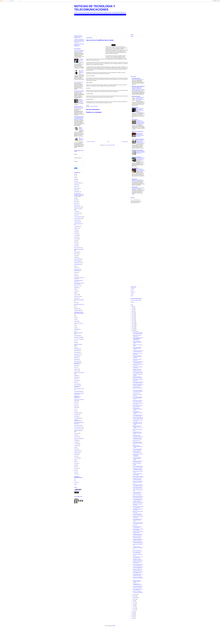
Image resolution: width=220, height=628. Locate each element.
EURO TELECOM (77, 259)
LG (74, 325)
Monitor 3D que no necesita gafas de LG (138, 380)
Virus (75, 456)
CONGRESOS (76, 226)
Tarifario (132, 36)
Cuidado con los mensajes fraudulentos (137, 367)
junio (134, 602)
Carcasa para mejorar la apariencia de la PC (137, 493)
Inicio (108, 141)
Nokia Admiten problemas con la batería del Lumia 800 (137, 443)
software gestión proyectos (79, 388)
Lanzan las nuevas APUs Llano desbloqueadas (137, 449)
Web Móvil (76, 463)
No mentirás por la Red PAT (81, 60)
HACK (85, 14)
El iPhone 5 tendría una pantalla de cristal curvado (138, 502)
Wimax (75, 466)
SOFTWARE (76, 384)
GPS (75, 274)
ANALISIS (76, 186)
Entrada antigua (125, 141)
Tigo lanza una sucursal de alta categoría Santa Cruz (138, 485)
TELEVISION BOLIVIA (78, 430)
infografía (76, 298)
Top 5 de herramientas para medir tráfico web (138, 406)
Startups (75, 405)
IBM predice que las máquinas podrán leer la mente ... (137, 446)
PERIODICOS (76, 348)
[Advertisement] (108, 25)
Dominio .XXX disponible (137, 494)
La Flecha (132, 302)
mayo (134, 603)
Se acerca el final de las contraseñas (137, 336)
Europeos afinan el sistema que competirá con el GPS (138, 477)
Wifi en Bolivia (135, 187)
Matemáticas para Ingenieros (137, 150)
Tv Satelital (76, 445)
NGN (75, 340)
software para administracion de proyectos (77, 396)
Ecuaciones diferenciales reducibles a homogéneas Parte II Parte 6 (140, 152)
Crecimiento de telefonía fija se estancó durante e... (138, 351)
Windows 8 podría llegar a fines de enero (137, 562)
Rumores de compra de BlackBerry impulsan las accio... (137, 433)
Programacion (134, 179)
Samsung (76, 370)
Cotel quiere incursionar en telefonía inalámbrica (137, 461)
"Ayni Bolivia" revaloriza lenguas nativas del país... (138, 560)
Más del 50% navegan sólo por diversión (137, 509)
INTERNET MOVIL (77, 310)
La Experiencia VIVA (136, 392)
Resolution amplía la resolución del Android (137, 452)
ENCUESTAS (76, 252)
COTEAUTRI (76, 235)
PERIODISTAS (76, 350)
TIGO (115, 14)
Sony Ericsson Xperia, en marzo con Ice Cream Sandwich (137, 356)
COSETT (75, 228)
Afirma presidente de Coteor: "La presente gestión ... (138, 362)
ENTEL (119, 14)
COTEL (101, 14)
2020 (133, 315)
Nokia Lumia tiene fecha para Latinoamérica (137, 552)
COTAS (106, 14)
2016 (133, 322)
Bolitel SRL (76, 201)
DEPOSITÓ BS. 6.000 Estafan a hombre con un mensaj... (138, 427)
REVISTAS (76, 365)
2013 (133, 326)
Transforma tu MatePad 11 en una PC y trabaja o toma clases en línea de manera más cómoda (79, 41)
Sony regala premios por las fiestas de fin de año (138, 575)
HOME (76, 14)
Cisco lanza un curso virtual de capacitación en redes (138, 523)
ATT (97, 14)
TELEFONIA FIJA (77, 425)
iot (74, 316)
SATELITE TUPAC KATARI (79, 372)
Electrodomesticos (77, 247)
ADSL (75, 181)
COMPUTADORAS (77, 218)
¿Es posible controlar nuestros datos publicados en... (138, 547)
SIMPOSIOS (76, 377)
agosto (134, 599)
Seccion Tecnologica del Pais (136, 300)
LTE (75, 327)
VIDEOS (75, 454)
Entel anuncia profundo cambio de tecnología (137, 479)
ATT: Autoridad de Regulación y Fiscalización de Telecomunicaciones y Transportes (79, 195)
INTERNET (89, 14)
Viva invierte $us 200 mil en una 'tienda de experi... (138, 415)
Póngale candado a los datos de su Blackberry (138, 530)
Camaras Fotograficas (78, 208)
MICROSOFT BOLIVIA (78, 332)
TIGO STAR (76, 436)
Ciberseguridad (77, 213)
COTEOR (76, 238)
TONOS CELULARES (78, 438)
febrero (134, 608)
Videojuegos (76, 452)
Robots (80, 14)
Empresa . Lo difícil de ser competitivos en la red (137, 570)
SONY (75, 402)
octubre (134, 595)
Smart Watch (76, 380)
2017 (133, 320)
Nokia (75, 342)
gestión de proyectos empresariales (78, 270)
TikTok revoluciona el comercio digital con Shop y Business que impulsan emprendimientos (139, 110)
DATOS (75, 242)
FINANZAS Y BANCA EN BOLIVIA (138, 86)
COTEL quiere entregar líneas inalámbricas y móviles (137, 348)
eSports (75, 255)
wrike (75, 470)
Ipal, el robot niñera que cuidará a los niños (81, 72)
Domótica (76, 244)
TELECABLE (76, 414)
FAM (75, 266)
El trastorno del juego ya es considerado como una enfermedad (140, 159)
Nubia (75, 347)
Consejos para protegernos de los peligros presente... (138, 391)
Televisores (76, 433)
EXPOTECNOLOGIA (78, 262)
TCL (75, 409)
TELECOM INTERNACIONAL (77, 420)
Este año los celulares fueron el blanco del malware (138, 385)
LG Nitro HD (135, 525)
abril (134, 605)
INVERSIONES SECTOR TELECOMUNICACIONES (79, 313)
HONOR (123, 14)
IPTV (75, 317)
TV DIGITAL (76, 443)
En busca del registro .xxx (137, 550)
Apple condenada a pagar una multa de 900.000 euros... (137, 398)
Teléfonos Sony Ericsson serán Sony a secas (137, 537)
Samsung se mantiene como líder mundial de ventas (138, 497)
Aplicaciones (76, 188)
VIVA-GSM (110, 14)
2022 (133, 312)
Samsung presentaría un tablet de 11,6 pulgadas (137, 377)
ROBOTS (76, 369)
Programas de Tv (77, 354)
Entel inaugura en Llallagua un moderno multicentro (79, 91)
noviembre (135, 594)
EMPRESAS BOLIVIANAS (78, 249)
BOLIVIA (75, 203)
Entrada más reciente (91, 141)
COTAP (75, 231)
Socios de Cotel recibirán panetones (137, 360)
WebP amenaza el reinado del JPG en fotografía (137, 535)
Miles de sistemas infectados (81, 128)
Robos (75, 367)
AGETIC (75, 184)
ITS (74, 319)
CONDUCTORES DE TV (78, 223)
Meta (75, 331)
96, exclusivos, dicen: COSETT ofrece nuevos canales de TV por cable (78, 107)
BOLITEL (76, 199)
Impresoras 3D (77, 296)
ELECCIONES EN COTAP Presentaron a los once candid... (137, 423)
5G (74, 177)
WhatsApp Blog (135, 168)
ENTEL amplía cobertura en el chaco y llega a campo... (138, 467)
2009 (133, 613)
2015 (133, 323)
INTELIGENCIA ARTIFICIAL (79, 304)
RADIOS (75, 357)
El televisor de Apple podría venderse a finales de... (138, 540)
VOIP (75, 461)
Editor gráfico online (136, 440)
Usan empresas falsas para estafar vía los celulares (79, 51)
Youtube (75, 473)
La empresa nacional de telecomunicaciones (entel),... (137, 458)
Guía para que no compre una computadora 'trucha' (138, 372)
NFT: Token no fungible (78, 339)
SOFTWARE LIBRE (77, 391)
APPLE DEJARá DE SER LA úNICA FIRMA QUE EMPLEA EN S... (138, 338)
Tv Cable (75, 442)
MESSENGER (76, 329)
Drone (75, 245)
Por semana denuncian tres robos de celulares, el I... (138, 499)
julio (134, 600)
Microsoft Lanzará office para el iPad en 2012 (138, 532)
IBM (75, 292)
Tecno (75, 411)
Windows (75, 468)
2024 (133, 309)
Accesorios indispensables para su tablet (137, 474)
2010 (133, 611)
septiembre (135, 597)
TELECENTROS (77, 418)
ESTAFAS (76, 257)
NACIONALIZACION (78, 337)
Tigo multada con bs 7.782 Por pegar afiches (137, 557)
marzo (134, 606)
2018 (133, 319)
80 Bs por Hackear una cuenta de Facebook (81, 101)
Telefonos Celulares (77, 428)
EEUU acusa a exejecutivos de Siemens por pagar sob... (138, 482)
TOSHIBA (76, 440)
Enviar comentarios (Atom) (110, 145)
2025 (133, 308)
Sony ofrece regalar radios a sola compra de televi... (138, 565)
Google (75, 272)
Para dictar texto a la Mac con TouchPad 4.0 (137, 527)
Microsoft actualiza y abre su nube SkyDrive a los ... (138, 572)
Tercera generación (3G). (78, 82)
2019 (133, 317)
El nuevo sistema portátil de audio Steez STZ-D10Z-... (138, 333)
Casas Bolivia (134, 119)
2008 (133, 615)
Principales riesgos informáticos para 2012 (137, 584)
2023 (133, 311)
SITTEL (75, 378)
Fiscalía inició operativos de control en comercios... (138, 587)
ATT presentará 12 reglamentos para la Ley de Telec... (137, 412)
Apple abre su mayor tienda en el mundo (138, 517)
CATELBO (76, 211)
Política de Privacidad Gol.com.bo (137, 79)
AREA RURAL (76, 191)
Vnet (75, 459)
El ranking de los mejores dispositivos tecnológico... (138, 469)
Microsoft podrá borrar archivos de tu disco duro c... (138, 388)
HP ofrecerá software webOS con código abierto (138, 507)
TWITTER (76, 449)
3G (74, 174)
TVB (75, 447)
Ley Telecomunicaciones (78, 323)
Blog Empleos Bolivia (136, 96)
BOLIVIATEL (76, 205)
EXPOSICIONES (77, 260)
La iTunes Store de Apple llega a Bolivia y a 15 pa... (138, 488)
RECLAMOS (76, 359)
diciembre (135, 331)
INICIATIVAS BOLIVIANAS (79, 299)
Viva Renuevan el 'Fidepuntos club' (81, 139)
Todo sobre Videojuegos (137, 157)
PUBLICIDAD (76, 355)
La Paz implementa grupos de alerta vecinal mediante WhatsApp (140, 170)
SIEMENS (76, 375)
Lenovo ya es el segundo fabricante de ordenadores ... (138, 578)
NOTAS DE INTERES (94, 106)
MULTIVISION (76, 335)
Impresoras (76, 294)
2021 (133, 314)
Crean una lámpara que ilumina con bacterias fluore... (137, 342)
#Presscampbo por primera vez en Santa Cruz (138, 589)
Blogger (113, 625)
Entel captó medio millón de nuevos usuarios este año (138, 418)
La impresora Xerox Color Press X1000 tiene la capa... (137, 520)
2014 (133, 325)
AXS (94, 14)
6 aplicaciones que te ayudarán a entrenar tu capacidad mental (78, 36)
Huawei (75, 291)
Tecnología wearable (136, 78)
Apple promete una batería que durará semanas (137, 401)
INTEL (75, 302)
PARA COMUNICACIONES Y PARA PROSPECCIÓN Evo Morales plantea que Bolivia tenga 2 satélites (79, 118)
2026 (133, 306)
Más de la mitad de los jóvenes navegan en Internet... (137, 581)
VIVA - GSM (76, 457)
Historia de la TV (77, 285)
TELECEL (76, 416)
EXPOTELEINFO (77, 264)
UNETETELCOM (77, 450)
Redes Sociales (77, 361)
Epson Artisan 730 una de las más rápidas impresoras (138, 382)
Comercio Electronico (78, 216)
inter (75, 307)
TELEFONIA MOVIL (77, 427)
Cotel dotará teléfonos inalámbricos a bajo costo (138, 436)
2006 (133, 618)
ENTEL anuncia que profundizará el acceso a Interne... (137, 409)
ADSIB (75, 179)
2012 (133, 328)
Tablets (75, 407)
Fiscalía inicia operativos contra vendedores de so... (138, 514)
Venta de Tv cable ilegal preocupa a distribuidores (138, 592)
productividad (76, 352)
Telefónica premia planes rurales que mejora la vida (138, 542)
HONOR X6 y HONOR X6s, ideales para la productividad (79, 45)
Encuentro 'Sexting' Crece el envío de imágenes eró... (138, 567)
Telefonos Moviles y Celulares (138, 139)
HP (74, 289)
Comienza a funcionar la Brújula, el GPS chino (137, 370)
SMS (75, 382)
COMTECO (76, 220)
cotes (75, 240)
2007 (133, 616)
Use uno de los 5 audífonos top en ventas (138, 403)
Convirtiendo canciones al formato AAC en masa (137, 438)
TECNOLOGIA (76, 412)
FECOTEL (76, 267)
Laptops (75, 321)
